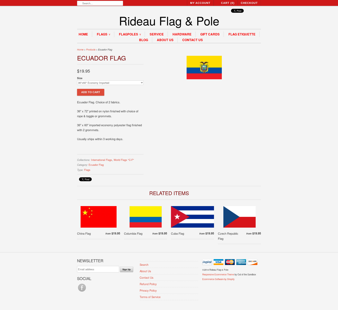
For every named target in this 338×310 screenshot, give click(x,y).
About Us (165, 40)
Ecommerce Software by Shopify (218, 279)
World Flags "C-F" (124, 160)
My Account (200, 3)
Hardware (182, 34)
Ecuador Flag (96, 165)
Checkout (249, 3)
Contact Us (192, 40)
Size (79, 78)
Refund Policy (148, 284)
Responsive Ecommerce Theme (218, 274)
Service (157, 34)
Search (144, 265)
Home (83, 34)
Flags (103, 34)
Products (90, 49)
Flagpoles (130, 34)
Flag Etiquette (241, 34)
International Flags (101, 160)
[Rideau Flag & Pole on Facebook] (82, 291)
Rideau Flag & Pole (169, 20)
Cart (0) (228, 3)
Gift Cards (210, 34)
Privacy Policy (148, 290)
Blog (143, 40)
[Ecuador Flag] (204, 78)
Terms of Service (150, 297)
